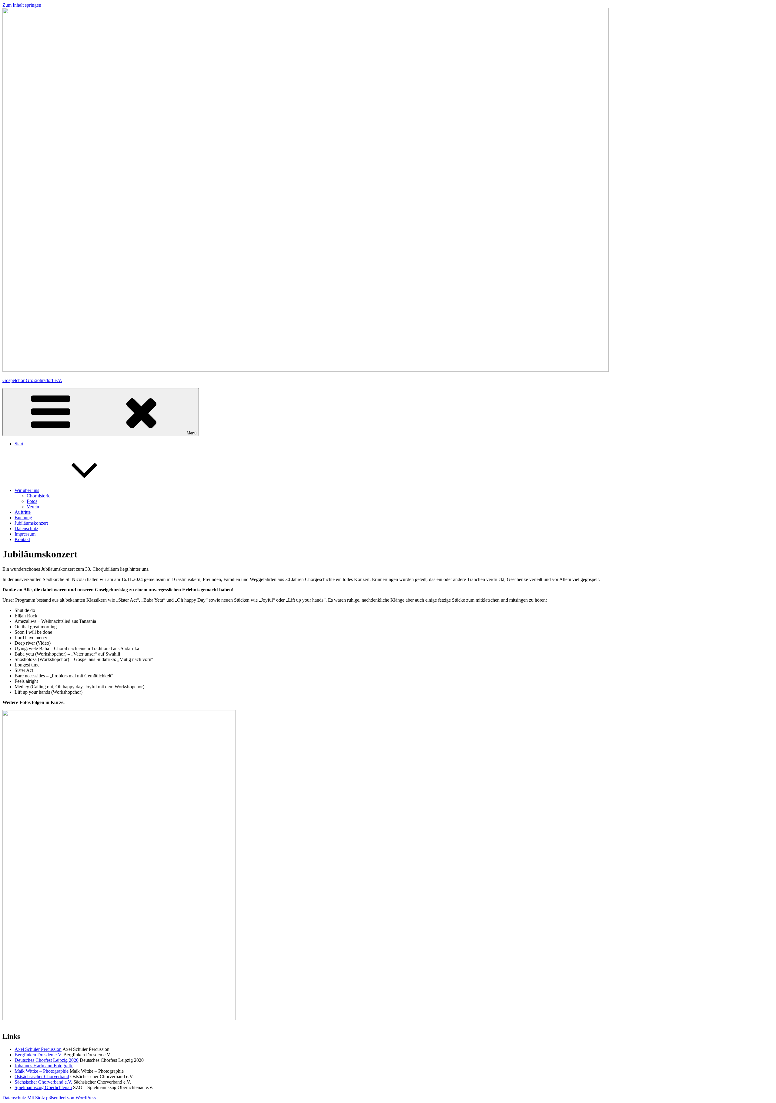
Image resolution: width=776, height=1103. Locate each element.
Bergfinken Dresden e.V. (38, 1054)
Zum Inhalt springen (21, 5)
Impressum (25, 534)
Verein (33, 506)
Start (19, 443)
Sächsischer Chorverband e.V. (43, 1082)
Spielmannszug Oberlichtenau (43, 1087)
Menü (191, 433)
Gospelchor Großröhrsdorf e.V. (32, 380)
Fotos (32, 501)
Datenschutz (26, 528)
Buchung (23, 517)
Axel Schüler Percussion (38, 1049)
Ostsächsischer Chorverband (42, 1076)
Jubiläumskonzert (31, 523)
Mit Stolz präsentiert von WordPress (61, 1097)
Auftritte (23, 512)
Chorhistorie (38, 495)
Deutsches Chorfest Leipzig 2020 (47, 1060)
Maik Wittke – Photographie (42, 1071)
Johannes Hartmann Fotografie (44, 1065)
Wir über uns (27, 490)
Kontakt (22, 539)
